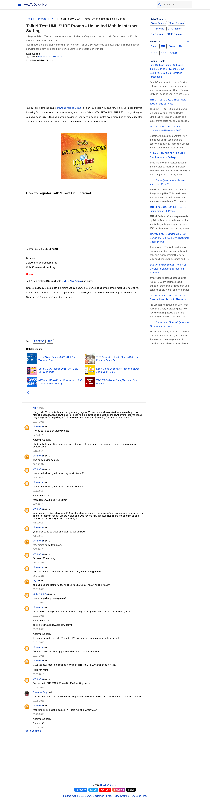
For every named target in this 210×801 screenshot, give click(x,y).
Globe (172, 46)
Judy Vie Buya (40, 594)
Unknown (38, 426)
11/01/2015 (38, 589)
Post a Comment (32, 731)
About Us (66, 796)
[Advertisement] (84, 83)
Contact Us (78, 796)
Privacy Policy (112, 796)
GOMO (173, 53)
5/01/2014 (38, 435)
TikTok (131, 790)
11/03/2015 (38, 656)
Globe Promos (158, 23)
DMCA (88, 796)
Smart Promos (176, 23)
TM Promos (157, 34)
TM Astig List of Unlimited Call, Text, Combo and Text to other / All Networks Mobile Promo (169, 238)
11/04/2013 (38, 422)
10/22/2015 (38, 562)
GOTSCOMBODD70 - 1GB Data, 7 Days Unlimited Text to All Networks (168, 297)
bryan (36, 580)
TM (180, 46)
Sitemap (124, 796)
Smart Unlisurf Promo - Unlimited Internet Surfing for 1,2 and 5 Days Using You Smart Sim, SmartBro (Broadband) (167, 71)
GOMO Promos (174, 34)
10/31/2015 (38, 576)
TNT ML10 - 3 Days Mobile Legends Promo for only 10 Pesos (168, 209)
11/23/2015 (38, 714)
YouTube (105, 790)
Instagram (119, 790)
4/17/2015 (38, 522)
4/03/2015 (38, 504)
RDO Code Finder (139, 796)
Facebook (81, 790)
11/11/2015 (38, 674)
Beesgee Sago (40, 692)
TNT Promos (157, 28)
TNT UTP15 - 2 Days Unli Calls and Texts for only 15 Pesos (168, 101)
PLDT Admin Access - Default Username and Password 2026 (165, 128)
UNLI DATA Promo (72, 281)
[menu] (19, 4)
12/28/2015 (38, 727)
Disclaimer (98, 796)
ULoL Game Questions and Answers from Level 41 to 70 (168, 182)
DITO (163, 53)
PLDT (154, 53)
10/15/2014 (38, 464)
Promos (39, 341)
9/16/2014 (38, 451)
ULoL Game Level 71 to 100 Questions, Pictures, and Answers (169, 324)
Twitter (93, 790)
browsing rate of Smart (69, 108)
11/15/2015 (38, 687)
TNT (50, 341)
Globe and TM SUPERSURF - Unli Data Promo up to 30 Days (167, 155)
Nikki (35, 408)
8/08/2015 (38, 549)
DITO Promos (175, 28)
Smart (154, 46)
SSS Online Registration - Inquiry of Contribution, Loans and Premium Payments (168, 269)
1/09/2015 (38, 477)
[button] (28, 393)
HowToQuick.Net (35, 4)
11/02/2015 (38, 602)
